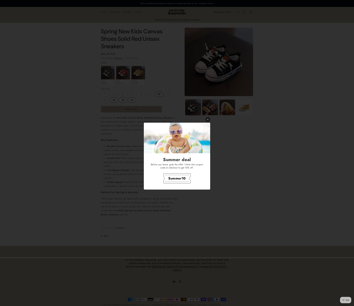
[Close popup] (207, 119)
